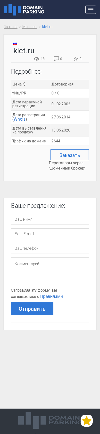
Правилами (51, 296)
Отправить (32, 309)
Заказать (69, 155)
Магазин (29, 26)
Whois (20, 119)
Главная (10, 26)
